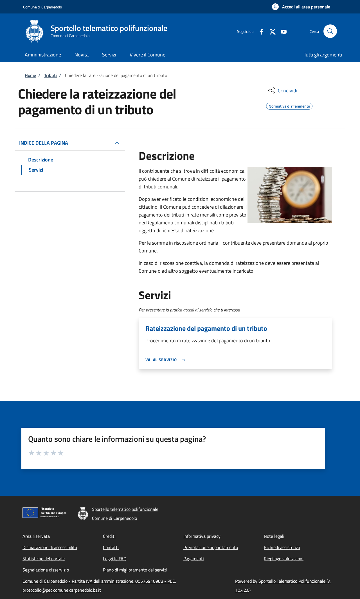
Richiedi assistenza (282, 547)
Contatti (111, 547)
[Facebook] (259, 31)
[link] (166, 360)
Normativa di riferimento (289, 105)
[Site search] (330, 31)
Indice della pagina (43, 143)
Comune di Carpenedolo (42, 7)
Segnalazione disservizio (45, 569)
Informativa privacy (201, 536)
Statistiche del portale (43, 558)
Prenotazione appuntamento (210, 547)
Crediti (109, 536)
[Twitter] (270, 31)
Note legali (274, 536)
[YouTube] (281, 31)
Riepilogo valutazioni (283, 558)
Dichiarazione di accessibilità (49, 547)
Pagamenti (193, 558)
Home (30, 75)
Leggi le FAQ (115, 558)
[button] (301, 6)
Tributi (50, 75)
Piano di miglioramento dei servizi (135, 569)
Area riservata (36, 536)
